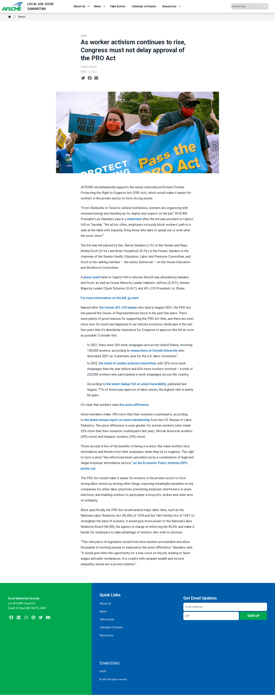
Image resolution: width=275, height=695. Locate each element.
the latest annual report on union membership (117, 420)
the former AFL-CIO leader (118, 307)
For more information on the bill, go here (110, 298)
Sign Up (253, 616)
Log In (103, 670)
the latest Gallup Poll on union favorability (136, 384)
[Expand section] (88, 6)
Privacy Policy (110, 663)
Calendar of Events (144, 6)
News (97, 6)
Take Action (117, 6)
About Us (79, 6)
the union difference (134, 405)
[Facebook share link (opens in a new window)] (89, 78)
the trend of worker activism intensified (127, 363)
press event (92, 277)
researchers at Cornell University (154, 350)
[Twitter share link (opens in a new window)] (83, 78)
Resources (169, 6)
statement (134, 219)
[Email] (96, 78)
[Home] (9, 16)
